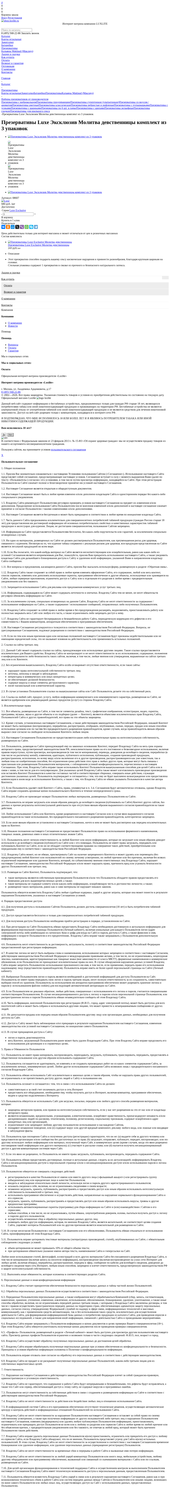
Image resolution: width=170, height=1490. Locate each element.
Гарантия (13, 350)
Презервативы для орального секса (30, 111)
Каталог (5, 36)
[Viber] (22, 227)
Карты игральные (11, 39)
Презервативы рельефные (119, 108)
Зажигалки (7, 42)
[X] (17, 227)
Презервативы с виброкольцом (18, 102)
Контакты (6, 72)
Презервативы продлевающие (53, 102)
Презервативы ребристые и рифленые (92, 105)
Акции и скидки (10, 54)
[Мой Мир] (13, 227)
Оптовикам (7, 66)
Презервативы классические (55, 105)
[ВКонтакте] (3, 227)
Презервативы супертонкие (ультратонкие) (94, 102)
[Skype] (31, 227)
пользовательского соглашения (68, 449)
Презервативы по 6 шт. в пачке (58, 108)
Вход (4, 17)
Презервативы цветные (25, 105)
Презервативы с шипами (90, 108)
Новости (13, 325)
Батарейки (7, 45)
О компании (8, 69)
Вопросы (13, 344)
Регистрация (15, 17)
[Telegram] (36, 227)
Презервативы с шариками (26, 108)
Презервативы (9, 48)
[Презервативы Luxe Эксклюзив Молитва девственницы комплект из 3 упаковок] (55, 136)
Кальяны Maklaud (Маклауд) (17, 51)
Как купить (7, 57)
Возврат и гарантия (12, 63)
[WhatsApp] (27, 227)
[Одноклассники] (8, 227)
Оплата (5, 60)
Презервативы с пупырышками (132, 105)
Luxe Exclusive (17, 210)
